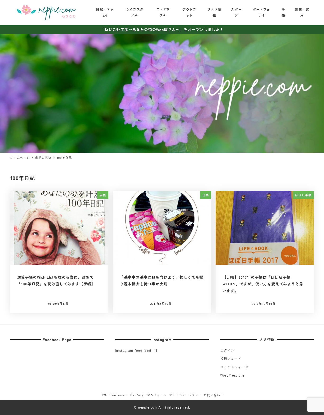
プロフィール (157, 395)
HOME (105, 395)
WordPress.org (232, 375)
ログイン (227, 350)
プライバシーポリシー (185, 395)
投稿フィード (230, 358)
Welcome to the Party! (128, 395)
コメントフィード (234, 367)
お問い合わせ (213, 395)
